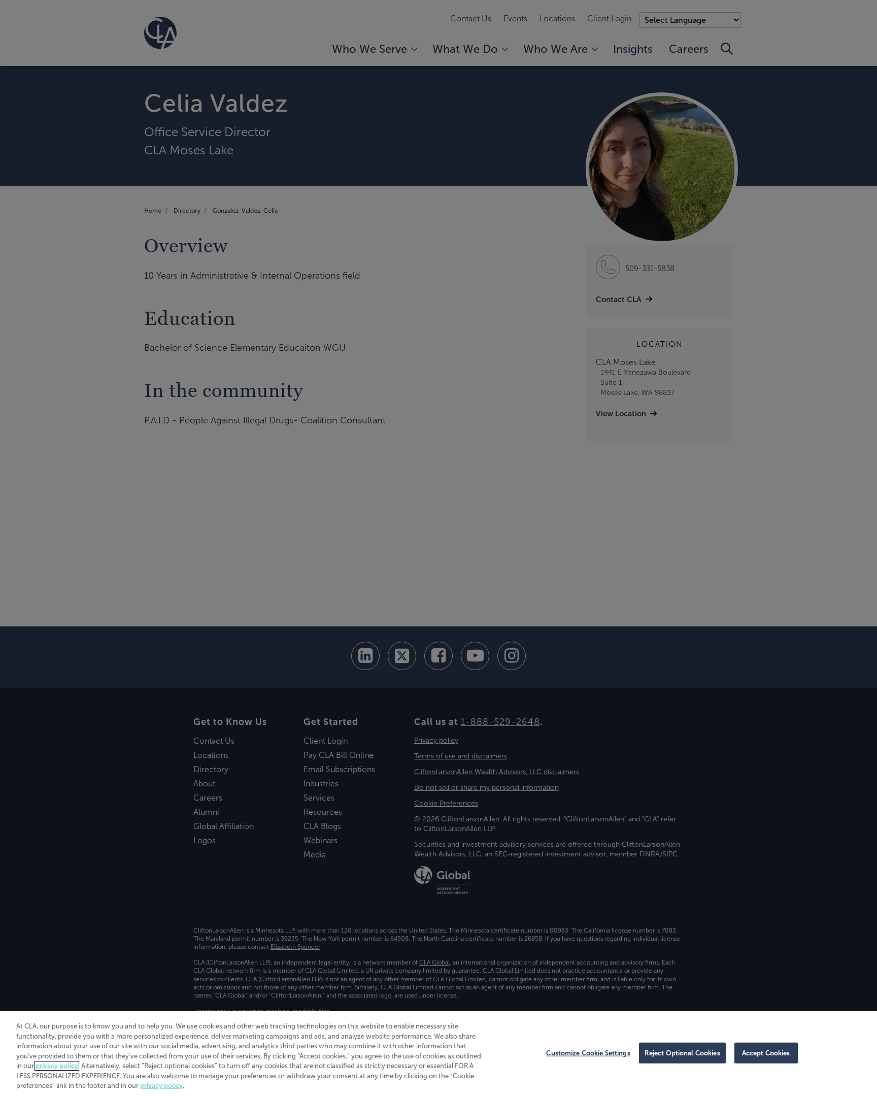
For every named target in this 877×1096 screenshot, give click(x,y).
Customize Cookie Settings (588, 1052)
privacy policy (57, 1066)
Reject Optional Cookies (682, 1052)
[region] (438, 1053)
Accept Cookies (766, 1052)
